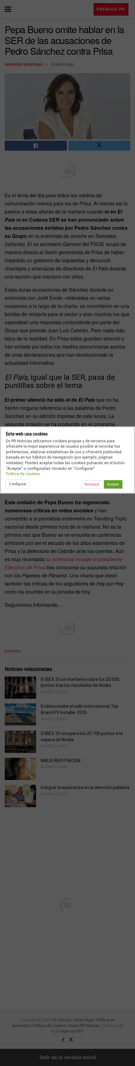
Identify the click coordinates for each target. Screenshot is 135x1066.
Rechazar (92, 484)
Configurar (17, 484)
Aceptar (113, 484)
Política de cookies (23, 473)
